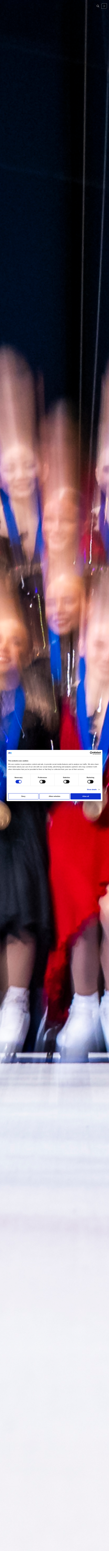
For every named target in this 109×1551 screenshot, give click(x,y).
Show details (92, 789)
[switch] (42, 781)
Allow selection (54, 796)
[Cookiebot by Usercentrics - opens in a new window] (91, 753)
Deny (23, 796)
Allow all (85, 796)
